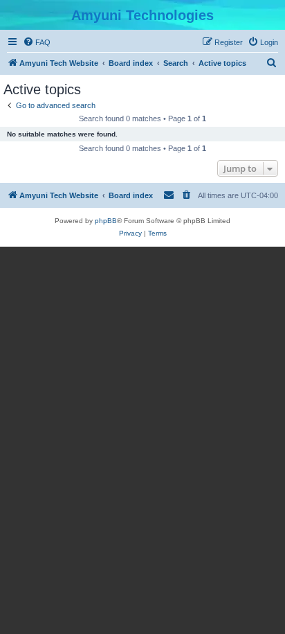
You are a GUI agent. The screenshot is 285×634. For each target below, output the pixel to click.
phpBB (106, 220)
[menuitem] (36, 42)
